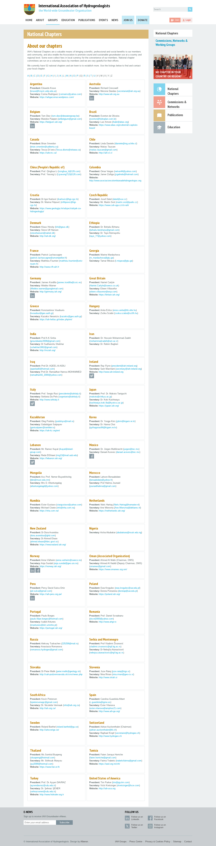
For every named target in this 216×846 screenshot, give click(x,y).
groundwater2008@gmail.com (45, 341)
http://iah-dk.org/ (48, 236)
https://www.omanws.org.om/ (113, 569)
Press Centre (135, 841)
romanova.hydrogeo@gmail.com (46, 649)
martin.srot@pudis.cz (126, 202)
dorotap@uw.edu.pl (127, 591)
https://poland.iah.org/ (109, 594)
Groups (53, 20)
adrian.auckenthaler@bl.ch (103, 730)
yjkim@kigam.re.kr (125, 421)
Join (177, 20)
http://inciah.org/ (48, 350)
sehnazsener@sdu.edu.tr (43, 791)
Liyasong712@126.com (69, 174)
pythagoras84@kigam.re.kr (103, 427)
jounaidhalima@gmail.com (103, 486)
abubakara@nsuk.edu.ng (129, 532)
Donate (142, 20)
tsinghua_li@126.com (69, 171)
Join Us (128, 20)
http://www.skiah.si (108, 677)
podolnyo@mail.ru (64, 421)
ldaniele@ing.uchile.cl (125, 143)
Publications (86, 20)
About (40, 20)
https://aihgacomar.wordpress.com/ (57, 97)
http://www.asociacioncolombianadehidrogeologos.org (115, 180)
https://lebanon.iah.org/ (51, 458)
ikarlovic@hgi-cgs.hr (68, 199)
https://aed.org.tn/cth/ (109, 764)
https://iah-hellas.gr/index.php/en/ (56, 319)
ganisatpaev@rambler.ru (42, 427)
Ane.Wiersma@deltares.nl (127, 507)
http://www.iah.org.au (109, 94)
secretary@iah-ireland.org (128, 369)
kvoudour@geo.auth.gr (42, 313)
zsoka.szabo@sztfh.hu (126, 313)
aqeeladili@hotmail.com (42, 369)
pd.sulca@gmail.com (41, 591)
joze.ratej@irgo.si (120, 671)
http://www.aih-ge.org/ (109, 711)
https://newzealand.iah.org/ (53, 544)
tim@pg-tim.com (121, 782)
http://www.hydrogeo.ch (110, 736)
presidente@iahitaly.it (69, 393)
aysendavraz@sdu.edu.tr (43, 785)
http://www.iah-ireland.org (111, 372)
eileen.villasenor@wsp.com (103, 291)
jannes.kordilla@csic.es (69, 282)
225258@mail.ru (70, 643)
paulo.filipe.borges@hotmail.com (47, 618)
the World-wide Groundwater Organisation (65, 10)
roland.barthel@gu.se (67, 727)
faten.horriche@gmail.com (103, 757)
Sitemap (177, 841)
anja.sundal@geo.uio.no (66, 563)
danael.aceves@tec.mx (128, 452)
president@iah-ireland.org (124, 366)
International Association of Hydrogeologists (74, 5)
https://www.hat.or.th (50, 767)
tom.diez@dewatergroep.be (65, 116)
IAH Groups (121, 841)
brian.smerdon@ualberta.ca (44, 146)
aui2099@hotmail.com (41, 764)
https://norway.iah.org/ (50, 566)
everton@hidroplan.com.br (103, 119)
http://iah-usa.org (107, 788)
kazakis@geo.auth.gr (70, 316)
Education (68, 20)
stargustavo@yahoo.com (69, 504)
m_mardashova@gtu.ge (101, 257)
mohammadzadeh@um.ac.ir (103, 341)
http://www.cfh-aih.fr (49, 267)
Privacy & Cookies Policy (157, 841)
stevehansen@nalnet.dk (42, 233)
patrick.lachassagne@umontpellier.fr (48, 257)
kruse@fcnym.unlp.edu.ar (43, 91)
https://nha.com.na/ (49, 510)
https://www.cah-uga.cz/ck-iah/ (114, 205)
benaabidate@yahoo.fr (101, 480)
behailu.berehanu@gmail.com (104, 230)
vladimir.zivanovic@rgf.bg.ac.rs (105, 646)
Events (103, 20)
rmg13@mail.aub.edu (66, 455)
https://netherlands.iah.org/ (112, 510)
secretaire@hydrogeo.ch (127, 733)
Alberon (84, 841)
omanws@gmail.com (100, 566)
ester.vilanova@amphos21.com (105, 708)
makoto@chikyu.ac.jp (100, 396)
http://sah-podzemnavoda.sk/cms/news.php (61, 674)
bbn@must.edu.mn (40, 480)
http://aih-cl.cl (105, 153)
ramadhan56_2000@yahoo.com (46, 375)
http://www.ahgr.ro (107, 622)
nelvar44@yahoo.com (125, 171)
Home (28, 20)
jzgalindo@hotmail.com (126, 174)
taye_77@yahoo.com (100, 236)
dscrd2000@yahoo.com (101, 618)
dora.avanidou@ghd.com (43, 535)
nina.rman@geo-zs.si (123, 674)
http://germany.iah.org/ (51, 291)
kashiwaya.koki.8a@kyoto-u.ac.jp (106, 402)
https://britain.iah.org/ (109, 294)
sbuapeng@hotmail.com (42, 757)
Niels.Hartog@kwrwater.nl (126, 504)
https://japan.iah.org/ (109, 405)
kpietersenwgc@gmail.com (44, 702)
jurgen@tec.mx (131, 449)
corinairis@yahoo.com (70, 94)
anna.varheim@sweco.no (68, 560)
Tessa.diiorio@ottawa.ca (68, 149)
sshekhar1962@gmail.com (44, 347)
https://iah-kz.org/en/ (50, 430)
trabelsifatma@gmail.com (128, 760)
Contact (188, 841)
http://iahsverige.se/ (49, 730)
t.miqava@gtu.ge (124, 261)
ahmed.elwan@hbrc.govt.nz (44, 541)
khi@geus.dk (62, 227)
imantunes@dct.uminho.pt (43, 625)
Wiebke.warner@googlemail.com (47, 288)
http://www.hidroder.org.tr (52, 794)
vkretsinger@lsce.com (128, 785)
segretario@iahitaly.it (69, 396)
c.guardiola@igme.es (100, 702)
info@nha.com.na (65, 507)
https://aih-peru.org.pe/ (51, 594)
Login (188, 20)
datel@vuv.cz (119, 199)
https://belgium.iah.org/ (51, 122)
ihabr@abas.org (120, 122)
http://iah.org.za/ (48, 708)
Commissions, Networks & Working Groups (172, 42)
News (115, 20)
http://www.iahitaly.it (49, 399)
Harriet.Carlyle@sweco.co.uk (104, 285)
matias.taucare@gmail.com (103, 149)
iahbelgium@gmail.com (69, 119)
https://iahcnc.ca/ (48, 153)
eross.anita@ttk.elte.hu (124, 310)
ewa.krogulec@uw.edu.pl (127, 588)
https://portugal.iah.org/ (51, 628)
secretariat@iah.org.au (129, 91)
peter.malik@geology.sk (68, 671)
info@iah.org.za (71, 705)
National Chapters (167, 33)
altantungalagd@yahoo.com (44, 486)
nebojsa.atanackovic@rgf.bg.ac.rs (106, 652)
